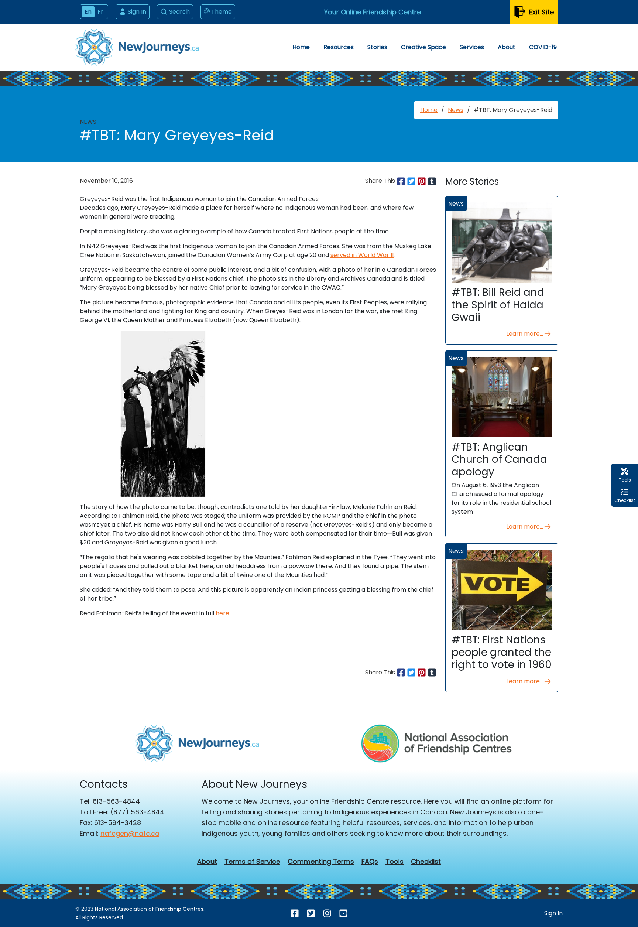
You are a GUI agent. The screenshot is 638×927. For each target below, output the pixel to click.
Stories (377, 47)
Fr (100, 11)
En (88, 11)
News (455, 110)
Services (472, 47)
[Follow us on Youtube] (343, 913)
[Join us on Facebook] (294, 913)
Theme (221, 11)
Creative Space (423, 47)
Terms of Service (252, 862)
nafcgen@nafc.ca (130, 833)
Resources (338, 47)
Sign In (137, 11)
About (506, 47)
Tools (394, 862)
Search (179, 11)
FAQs (369, 862)
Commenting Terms (321, 862)
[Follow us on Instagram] (327, 913)
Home (301, 47)
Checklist (426, 862)
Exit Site (541, 12)
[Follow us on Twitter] (310, 913)
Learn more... (524, 333)
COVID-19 (543, 47)
